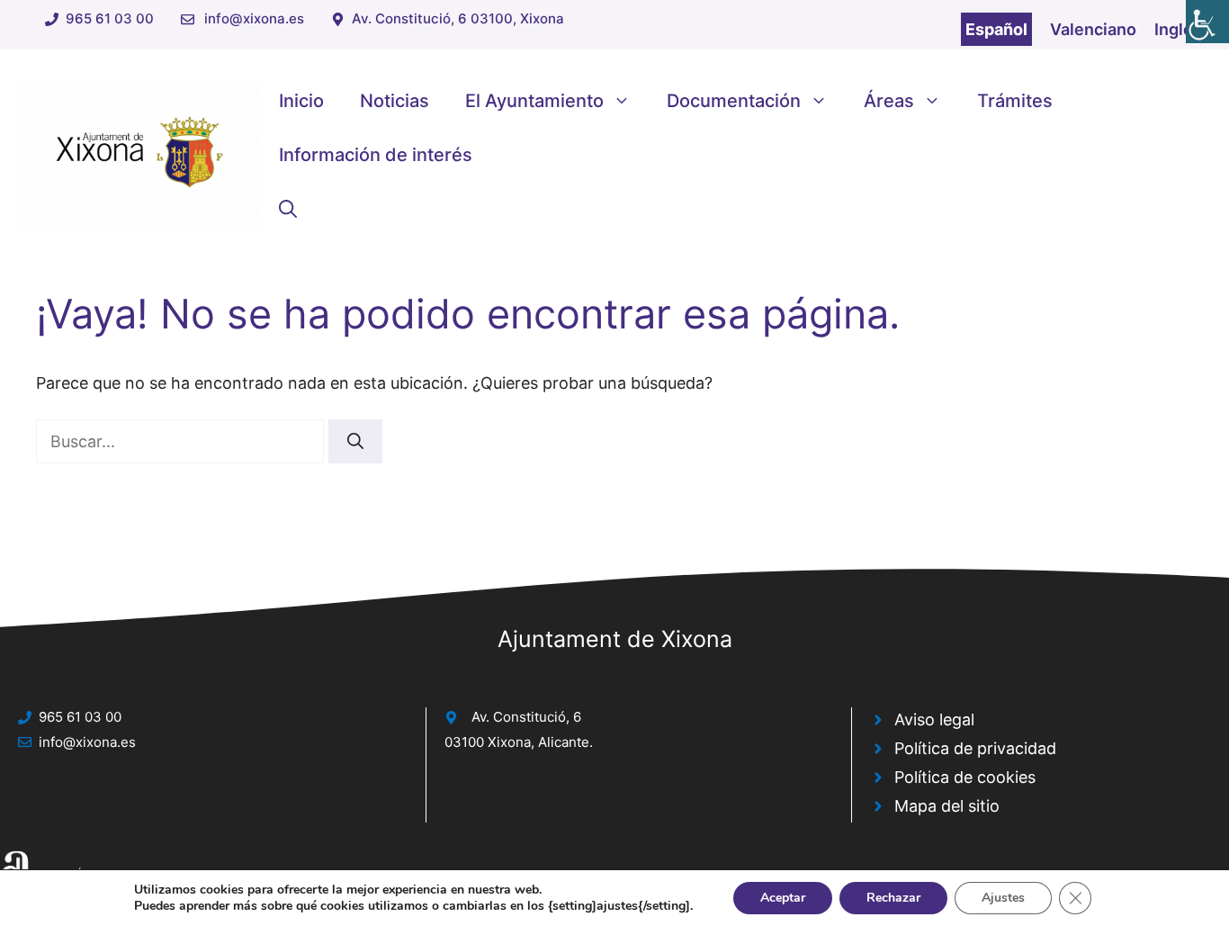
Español (996, 29)
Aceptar (782, 897)
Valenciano (1093, 29)
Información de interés (375, 155)
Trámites (1015, 101)
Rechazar (893, 897)
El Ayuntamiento (534, 101)
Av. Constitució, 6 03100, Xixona (458, 18)
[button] (288, 209)
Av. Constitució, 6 (526, 716)
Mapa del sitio (947, 805)
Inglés (1178, 29)
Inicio (301, 101)
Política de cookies (965, 777)
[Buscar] (355, 441)
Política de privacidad (975, 748)
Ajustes (1003, 897)
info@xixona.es (254, 18)
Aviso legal (934, 719)
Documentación (734, 101)
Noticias (394, 101)
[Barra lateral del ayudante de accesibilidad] (1207, 21)
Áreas (889, 101)
